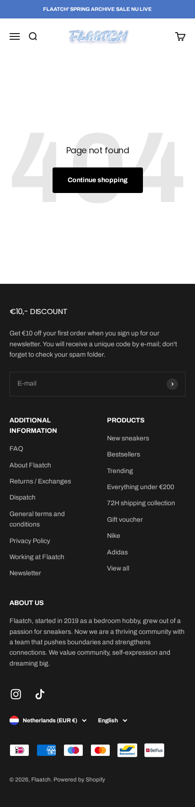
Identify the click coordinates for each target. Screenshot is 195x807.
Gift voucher (125, 519)
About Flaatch (30, 465)
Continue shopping (98, 180)
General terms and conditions (37, 519)
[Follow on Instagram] (15, 694)
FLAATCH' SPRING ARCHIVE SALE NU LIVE (97, 9)
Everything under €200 (140, 487)
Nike (113, 535)
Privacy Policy (29, 540)
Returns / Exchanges (40, 481)
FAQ (16, 448)
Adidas (117, 552)
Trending (120, 470)
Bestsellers (123, 454)
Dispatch (22, 497)
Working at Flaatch (36, 557)
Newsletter (25, 573)
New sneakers (128, 438)
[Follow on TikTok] (40, 694)
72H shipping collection (141, 503)
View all (118, 568)
